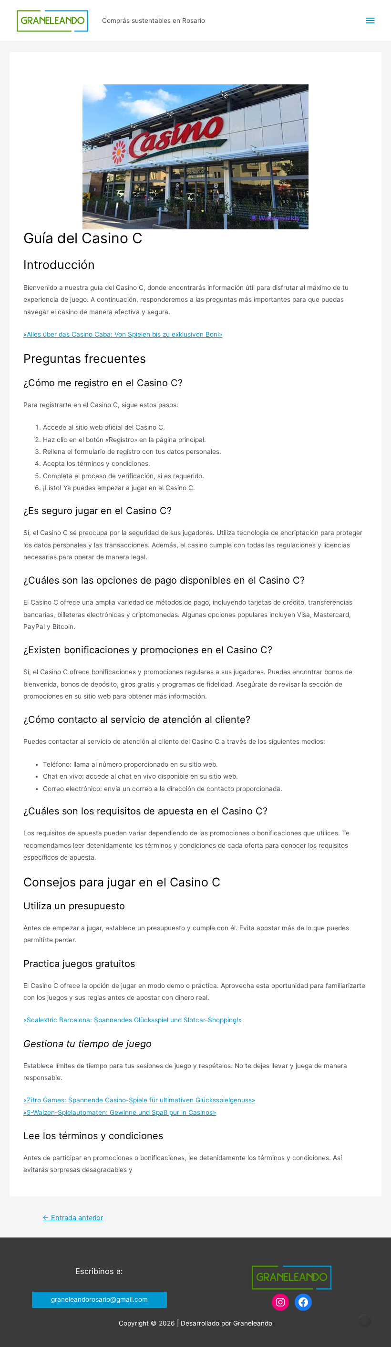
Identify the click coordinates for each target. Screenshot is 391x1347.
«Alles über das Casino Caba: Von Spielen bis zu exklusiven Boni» (122, 334)
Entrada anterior (72, 1217)
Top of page (365, 1321)
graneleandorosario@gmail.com (99, 1299)
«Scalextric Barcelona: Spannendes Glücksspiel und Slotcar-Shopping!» (132, 1020)
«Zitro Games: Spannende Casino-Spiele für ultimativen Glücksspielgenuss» (139, 1100)
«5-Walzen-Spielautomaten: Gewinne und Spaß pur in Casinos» (119, 1112)
